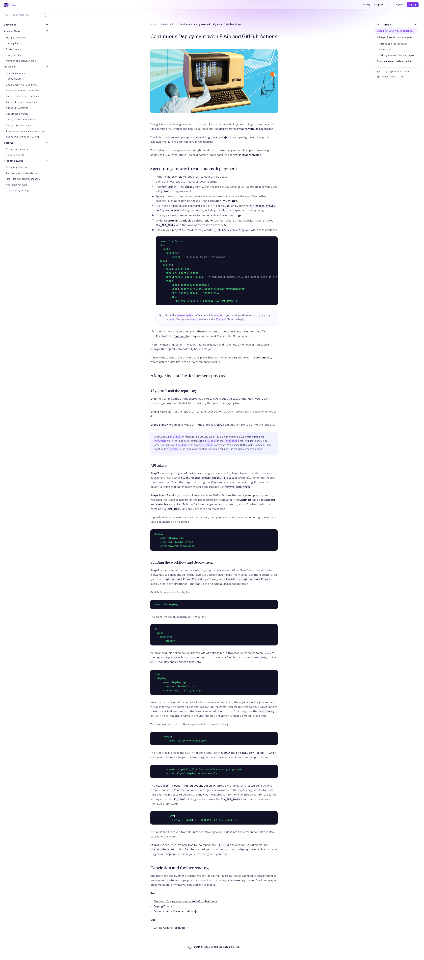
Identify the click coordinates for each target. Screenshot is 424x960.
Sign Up (413, 4)
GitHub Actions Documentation (173, 911)
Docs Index (10, 24)
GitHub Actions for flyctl (169, 927)
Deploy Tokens (163, 906)
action (250, 753)
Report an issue (201, 947)
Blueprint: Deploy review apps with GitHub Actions (185, 901)
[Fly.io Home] (6, 5)
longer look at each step (245, 155)
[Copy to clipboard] (274, 239)
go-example (215, 137)
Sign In (399, 4)
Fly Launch (167, 24)
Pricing (366, 4)
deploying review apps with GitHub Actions (246, 129)
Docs (153, 24)
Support (378, 4)
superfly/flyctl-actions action (193, 785)
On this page (384, 24)
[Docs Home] (12, 5)
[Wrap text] (269, 239)
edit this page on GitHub (227, 947)
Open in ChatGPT (390, 76)
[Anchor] (148, 169)
